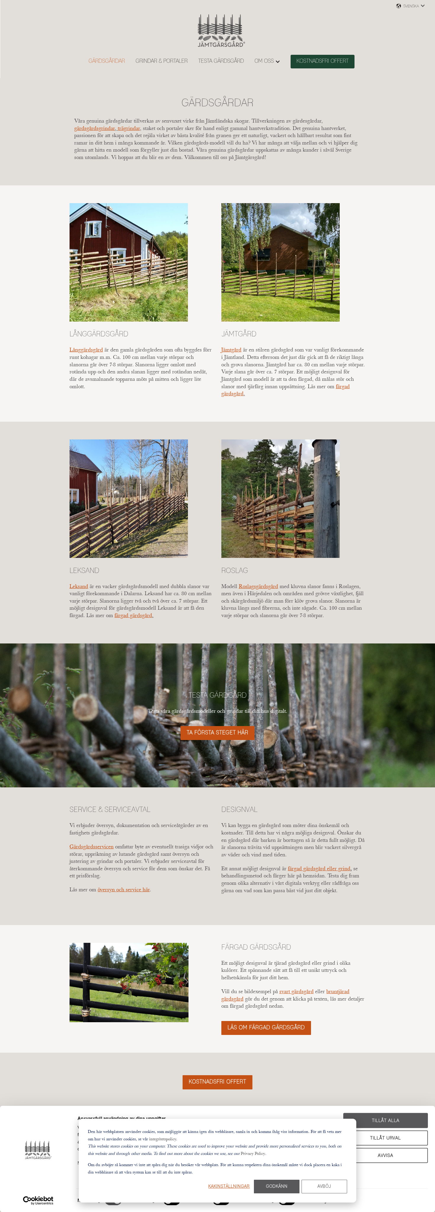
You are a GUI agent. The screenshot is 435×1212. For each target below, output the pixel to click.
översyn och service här (124, 889)
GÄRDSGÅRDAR (106, 61)
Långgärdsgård (99, 334)
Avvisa (385, 1155)
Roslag (234, 570)
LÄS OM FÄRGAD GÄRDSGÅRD (266, 1027)
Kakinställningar (229, 1186)
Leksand (84, 570)
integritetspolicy (162, 1138)
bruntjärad (337, 991)
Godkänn (277, 1186)
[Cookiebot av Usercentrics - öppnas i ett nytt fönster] (38, 1200)
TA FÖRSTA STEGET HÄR (217, 733)
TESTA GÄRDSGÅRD (221, 61)
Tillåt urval (385, 1138)
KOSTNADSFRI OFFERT (323, 61)
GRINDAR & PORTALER (162, 61)
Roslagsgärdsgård (258, 586)
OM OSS (264, 61)
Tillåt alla (385, 1120)
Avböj (324, 1186)
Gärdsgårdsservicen (92, 847)
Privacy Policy (253, 1153)
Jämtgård (239, 334)
